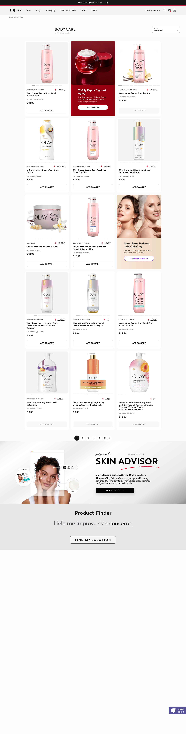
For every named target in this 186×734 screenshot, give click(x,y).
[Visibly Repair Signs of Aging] (93, 63)
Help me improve (75, 523)
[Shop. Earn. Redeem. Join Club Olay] (139, 216)
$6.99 (30, 335)
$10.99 (122, 417)
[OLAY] (16, 10)
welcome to (120, 454)
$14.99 (122, 100)
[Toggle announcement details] (107, 3)
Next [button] (106, 438)
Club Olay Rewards (152, 10)
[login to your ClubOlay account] (169, 10)
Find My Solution (93, 540)
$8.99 (30, 179)
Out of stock (139, 110)
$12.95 (30, 254)
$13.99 (122, 333)
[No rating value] (105, 319)
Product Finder (93, 513)
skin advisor (127, 461)
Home (11, 17)
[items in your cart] (174, 10)
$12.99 (30, 103)
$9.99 (122, 179)
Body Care (19, 17)
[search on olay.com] (164, 10)
